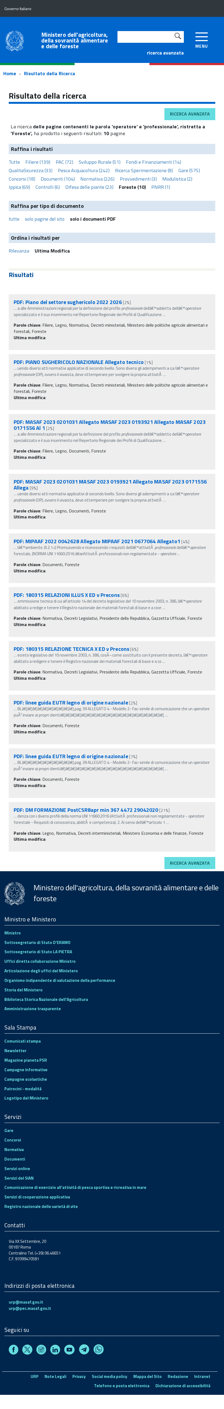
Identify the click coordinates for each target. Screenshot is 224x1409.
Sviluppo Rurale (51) (99, 162)
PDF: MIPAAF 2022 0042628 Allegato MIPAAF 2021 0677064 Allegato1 (97, 541)
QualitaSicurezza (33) (30, 170)
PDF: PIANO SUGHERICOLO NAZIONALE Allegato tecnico (79, 362)
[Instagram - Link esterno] (41, 1350)
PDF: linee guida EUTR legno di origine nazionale (71, 702)
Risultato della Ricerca (49, 73)
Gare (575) (189, 170)
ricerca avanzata (165, 52)
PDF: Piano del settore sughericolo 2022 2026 (68, 302)
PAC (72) (64, 162)
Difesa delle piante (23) (89, 187)
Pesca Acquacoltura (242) (84, 170)
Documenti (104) (58, 179)
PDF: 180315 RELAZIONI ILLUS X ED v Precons (67, 595)
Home (9, 73)
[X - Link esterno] (27, 1350)
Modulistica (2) (177, 179)
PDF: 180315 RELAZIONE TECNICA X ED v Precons (71, 649)
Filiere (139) (37, 162)
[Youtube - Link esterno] (69, 1350)
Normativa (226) (97, 179)
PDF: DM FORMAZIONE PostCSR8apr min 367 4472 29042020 (86, 810)
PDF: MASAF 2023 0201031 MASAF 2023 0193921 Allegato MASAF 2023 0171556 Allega (110, 484)
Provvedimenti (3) (138, 179)
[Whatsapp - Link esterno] (99, 1350)
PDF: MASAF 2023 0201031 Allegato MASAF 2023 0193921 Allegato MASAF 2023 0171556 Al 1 (110, 425)
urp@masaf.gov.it (26, 1302)
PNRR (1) (160, 187)
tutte (14, 219)
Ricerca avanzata (190, 114)
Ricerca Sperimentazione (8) (144, 170)
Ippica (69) (19, 187)
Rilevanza (19, 250)
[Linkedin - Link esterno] (55, 1350)
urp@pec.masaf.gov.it (30, 1308)
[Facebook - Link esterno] (13, 1350)
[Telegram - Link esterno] (84, 1350)
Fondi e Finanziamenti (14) (153, 162)
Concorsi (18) (22, 179)
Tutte (14, 162)
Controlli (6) (48, 187)
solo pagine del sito (44, 219)
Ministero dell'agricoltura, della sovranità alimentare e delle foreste (74, 40)
